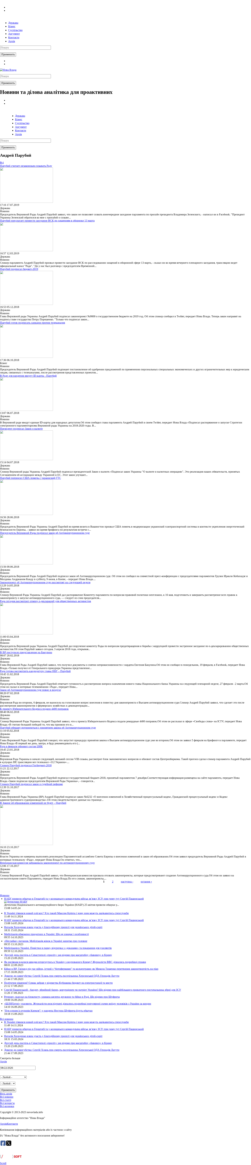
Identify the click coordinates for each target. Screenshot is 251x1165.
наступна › (127, 881)
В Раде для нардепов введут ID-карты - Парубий (28, 375)
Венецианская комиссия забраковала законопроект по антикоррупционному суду (47, 862)
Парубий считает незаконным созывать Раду (26, 165)
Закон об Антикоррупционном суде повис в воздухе (30, 689)
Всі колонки (7, 1106)
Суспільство (15, 30)
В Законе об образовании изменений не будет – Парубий (33, 802)
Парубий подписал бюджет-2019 (19, 269)
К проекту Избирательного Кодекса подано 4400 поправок (34, 708)
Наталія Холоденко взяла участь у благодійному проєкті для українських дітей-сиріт (53, 927)
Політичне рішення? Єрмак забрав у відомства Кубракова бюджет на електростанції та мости (58, 982)
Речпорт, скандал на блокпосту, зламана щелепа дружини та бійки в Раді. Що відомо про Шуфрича (62, 996)
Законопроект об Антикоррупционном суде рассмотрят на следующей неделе (45, 582)
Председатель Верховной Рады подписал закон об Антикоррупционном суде (45, 532)
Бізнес (11, 26)
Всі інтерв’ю (7, 1103)
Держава (13, 22)
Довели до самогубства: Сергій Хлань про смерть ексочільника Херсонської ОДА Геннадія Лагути (61, 975)
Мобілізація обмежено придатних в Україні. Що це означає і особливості (46, 934)
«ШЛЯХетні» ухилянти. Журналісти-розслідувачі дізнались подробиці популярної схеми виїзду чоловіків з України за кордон (77, 1003)
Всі (2, 162)
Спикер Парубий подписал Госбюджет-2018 (26, 765)
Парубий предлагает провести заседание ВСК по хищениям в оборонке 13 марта (47, 220)
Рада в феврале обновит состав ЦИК (21, 746)
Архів (11, 41)
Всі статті (5, 1100)
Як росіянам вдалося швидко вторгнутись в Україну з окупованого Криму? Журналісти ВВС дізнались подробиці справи (75, 962)
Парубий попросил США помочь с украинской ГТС (30, 478)
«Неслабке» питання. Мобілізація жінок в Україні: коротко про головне (45, 941)
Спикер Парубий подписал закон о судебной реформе (31, 784)
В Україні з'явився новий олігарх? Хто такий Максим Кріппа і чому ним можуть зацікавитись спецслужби (66, 913)
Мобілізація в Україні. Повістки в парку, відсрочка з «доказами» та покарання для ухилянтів (58, 948)
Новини (4, 895)
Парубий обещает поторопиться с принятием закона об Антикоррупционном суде (48, 727)
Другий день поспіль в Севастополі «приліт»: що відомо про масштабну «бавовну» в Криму (58, 955)
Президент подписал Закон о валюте (21, 428)
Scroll (3, 1163)
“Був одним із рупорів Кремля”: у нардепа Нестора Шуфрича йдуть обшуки (48, 1010)
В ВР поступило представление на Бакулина (26, 652)
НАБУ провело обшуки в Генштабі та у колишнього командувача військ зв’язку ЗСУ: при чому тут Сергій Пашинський (74, 898)
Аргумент (14, 33)
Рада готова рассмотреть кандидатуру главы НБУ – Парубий (35, 671)
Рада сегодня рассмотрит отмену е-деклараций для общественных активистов (45, 601)
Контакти (13, 37)
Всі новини (6, 1019)
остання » (146, 881)
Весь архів (6, 1093)
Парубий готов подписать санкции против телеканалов (32, 322)
